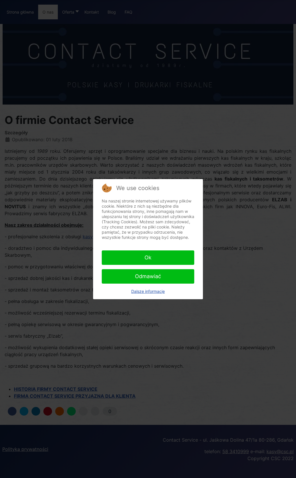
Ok (148, 257)
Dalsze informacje (148, 291)
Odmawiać (148, 276)
